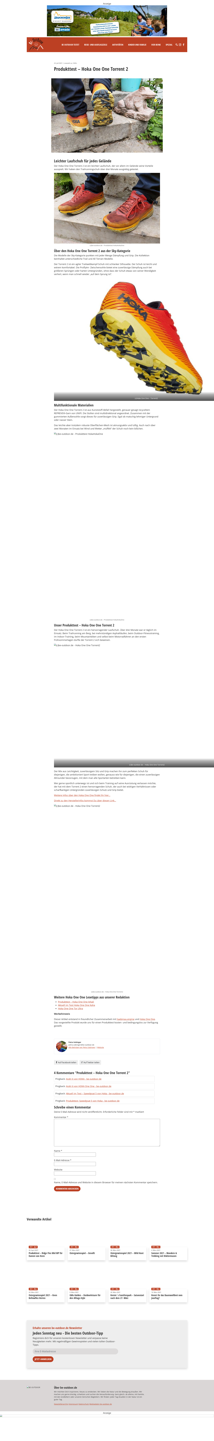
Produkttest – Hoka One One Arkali (76, 1001)
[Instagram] (180, 44)
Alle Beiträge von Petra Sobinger (81, 1047)
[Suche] (176, 44)
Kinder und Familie (137, 44)
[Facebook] (183, 44)
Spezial (169, 44)
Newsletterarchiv (61, 1404)
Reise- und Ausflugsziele (95, 44)
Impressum (73, 1404)
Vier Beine (156, 44)
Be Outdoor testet (70, 44)
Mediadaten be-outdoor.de (100, 1404)
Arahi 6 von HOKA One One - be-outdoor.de (88, 1086)
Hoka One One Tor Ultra (70, 1008)
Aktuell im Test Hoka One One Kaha (76, 1005)
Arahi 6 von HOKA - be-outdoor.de (83, 1078)
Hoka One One (147, 1019)
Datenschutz (84, 1404)
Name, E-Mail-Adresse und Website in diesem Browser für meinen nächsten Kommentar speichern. (106, 1182)
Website (100, 1047)
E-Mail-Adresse (62, 1160)
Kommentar (61, 1117)
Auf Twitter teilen (91, 1062)
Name (58, 1150)
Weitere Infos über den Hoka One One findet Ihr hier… (82, 795)
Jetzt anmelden (43, 1359)
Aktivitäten (117, 44)
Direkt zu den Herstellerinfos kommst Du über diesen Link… (85, 800)
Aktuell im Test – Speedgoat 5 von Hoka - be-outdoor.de (95, 1093)
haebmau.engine (125, 1019)
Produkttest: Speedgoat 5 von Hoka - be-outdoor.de (93, 1100)
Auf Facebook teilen (67, 1062)
